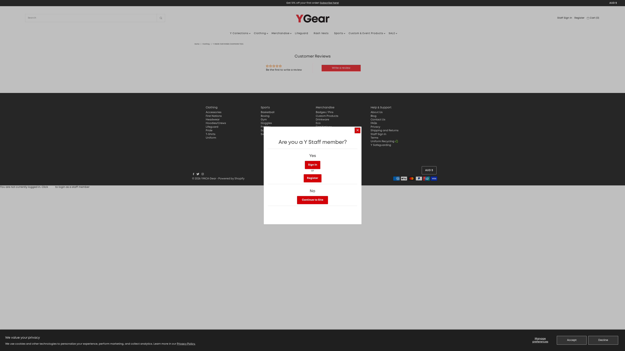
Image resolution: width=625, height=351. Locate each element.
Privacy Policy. (186, 344)
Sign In (312, 165)
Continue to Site (312, 200)
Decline (603, 340)
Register (312, 178)
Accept (571, 340)
